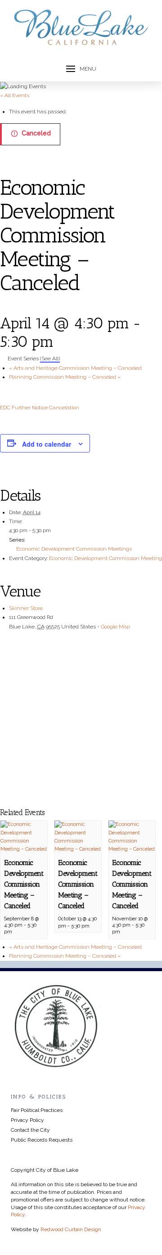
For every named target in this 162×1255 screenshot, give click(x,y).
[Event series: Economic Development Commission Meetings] (17, 932)
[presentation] (23, 837)
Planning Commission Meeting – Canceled (65, 377)
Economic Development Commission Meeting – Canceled (23, 884)
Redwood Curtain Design (70, 1229)
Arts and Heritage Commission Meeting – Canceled (75, 368)
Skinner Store (26, 608)
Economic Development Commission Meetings (74, 549)
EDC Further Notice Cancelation (39, 407)
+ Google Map (113, 626)
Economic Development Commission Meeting (105, 558)
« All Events (14, 95)
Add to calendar (46, 443)
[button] (81, 69)
